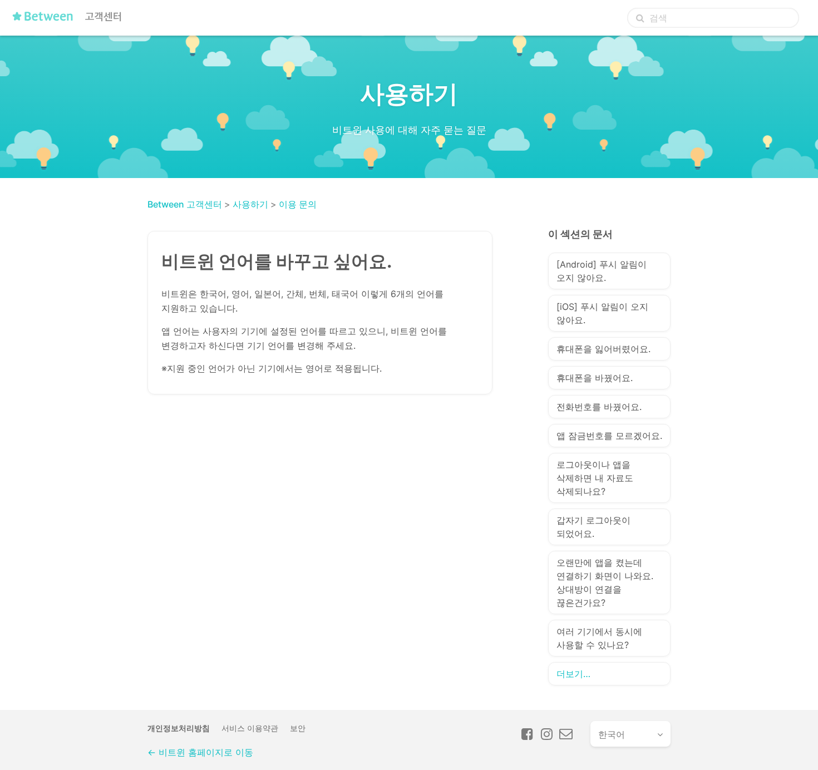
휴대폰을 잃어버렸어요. (603, 348)
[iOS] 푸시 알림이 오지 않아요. (602, 313)
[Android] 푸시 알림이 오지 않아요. (601, 271)
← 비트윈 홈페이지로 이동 (200, 752)
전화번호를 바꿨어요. (599, 406)
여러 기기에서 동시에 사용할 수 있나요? (599, 638)
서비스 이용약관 (249, 728)
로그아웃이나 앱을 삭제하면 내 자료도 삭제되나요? (594, 478)
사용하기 (250, 204)
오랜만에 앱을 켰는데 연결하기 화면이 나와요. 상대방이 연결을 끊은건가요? (604, 582)
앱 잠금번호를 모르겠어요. (609, 435)
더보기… (573, 673)
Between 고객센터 (184, 204)
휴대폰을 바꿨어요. (594, 377)
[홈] (70, 20)
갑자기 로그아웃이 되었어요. (593, 527)
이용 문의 (298, 204)
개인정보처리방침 (178, 728)
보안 (297, 728)
